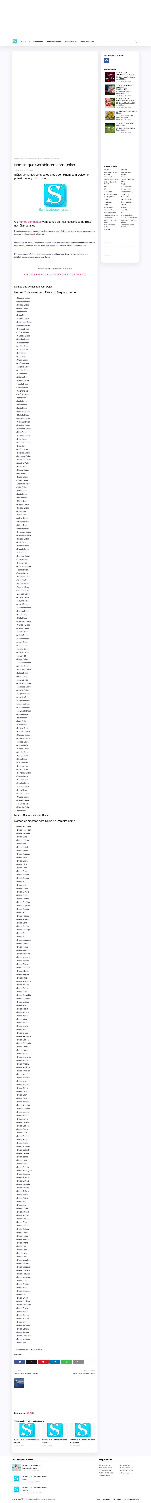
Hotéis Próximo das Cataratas (110, 183)
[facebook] (106, 60)
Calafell (106, 199)
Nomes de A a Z (125, 1465)
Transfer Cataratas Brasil (127, 180)
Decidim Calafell (126, 199)
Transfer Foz (125, 194)
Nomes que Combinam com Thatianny (82, 1441)
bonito (33, 234)
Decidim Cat (125, 197)
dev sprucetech (126, 202)
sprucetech (108, 202)
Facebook (106, 1499)
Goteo (106, 205)
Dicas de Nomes (105, 1465)
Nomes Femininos (36, 1349)
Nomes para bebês (105, 1470)
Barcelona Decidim (110, 194)
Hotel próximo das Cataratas (110, 173)
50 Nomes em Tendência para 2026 (125, 74)
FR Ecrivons (108, 191)
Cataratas (107, 229)
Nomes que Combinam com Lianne (26, 1441)
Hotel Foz (124, 177)
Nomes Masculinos (126, 1468)
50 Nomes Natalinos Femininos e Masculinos (125, 87)
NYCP (105, 189)
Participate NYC (126, 186)
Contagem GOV (126, 189)
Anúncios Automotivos (129, 218)
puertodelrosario (110, 212)
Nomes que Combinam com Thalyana (54, 1441)
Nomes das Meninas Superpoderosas (31, 1466)
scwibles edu (108, 218)
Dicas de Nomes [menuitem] (71, 41)
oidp (122, 212)
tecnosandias (108, 207)
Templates (51, 1499)
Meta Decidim (109, 210)
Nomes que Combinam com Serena (34, 1488)
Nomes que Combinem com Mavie (34, 1477)
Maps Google (108, 177)
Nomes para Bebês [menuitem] (87, 41)
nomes (53, 245)
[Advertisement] (71, 20)
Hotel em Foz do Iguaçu (126, 173)
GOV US (106, 170)
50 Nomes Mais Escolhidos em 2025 (125, 99)
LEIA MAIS (128, 81)
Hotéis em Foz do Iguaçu (110, 221)
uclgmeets (124, 207)
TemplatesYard (30, 1499)
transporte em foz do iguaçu (128, 221)
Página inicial (18, 158)
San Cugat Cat (109, 197)
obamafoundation (127, 215)
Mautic (123, 205)
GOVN (105, 186)
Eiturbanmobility (127, 191)
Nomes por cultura (126, 1470)
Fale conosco (124, 1473)
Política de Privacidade (107, 1473)
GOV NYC (124, 170)
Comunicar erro (104, 1475)
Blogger (123, 184)
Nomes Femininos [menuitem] (36, 41)
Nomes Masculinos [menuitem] (54, 41)
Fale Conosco (117, 1499)
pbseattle (124, 210)
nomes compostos (31, 158)
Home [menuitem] (23, 41)
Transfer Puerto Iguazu (112, 179)
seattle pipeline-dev (111, 215)
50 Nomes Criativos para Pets (125, 125)
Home (98, 1499)
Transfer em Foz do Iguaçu (127, 225)
